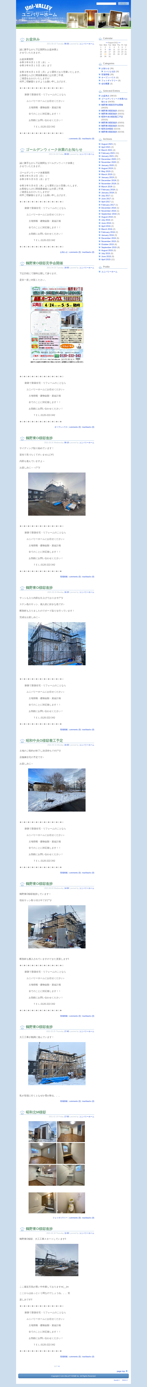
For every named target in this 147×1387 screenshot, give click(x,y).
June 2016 (106, 223)
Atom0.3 (116, 1380)
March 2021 (106, 150)
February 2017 (108, 205)
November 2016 (108, 211)
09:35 (66, 44)
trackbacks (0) (88, 139)
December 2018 (108, 180)
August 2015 (107, 250)
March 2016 (106, 229)
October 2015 (107, 244)
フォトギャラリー (60, 1218)
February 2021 (108, 153)
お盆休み (33, 39)
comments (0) (75, 139)
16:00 (66, 745)
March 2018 (106, 186)
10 (110, 50)
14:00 (66, 888)
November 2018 (108, 183)
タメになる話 (109, 71)
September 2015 (109, 247)
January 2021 (107, 156)
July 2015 (105, 253)
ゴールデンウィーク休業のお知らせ (54, 149)
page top (121, 1371)
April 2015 (106, 259)
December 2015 (108, 238)
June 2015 (106, 256)
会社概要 (105, 83)
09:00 (66, 154)
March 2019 (106, 174)
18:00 (66, 268)
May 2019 (105, 171)
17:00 (66, 1117)
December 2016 (108, 208)
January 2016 (107, 235)
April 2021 (106, 147)
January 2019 (107, 177)
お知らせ (64, 252)
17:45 (66, 1031)
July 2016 (105, 220)
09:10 (66, 442)
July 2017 (105, 195)
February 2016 (108, 232)
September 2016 (109, 214)
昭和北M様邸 (36, 1112)
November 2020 (108, 162)
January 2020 (107, 165)
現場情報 (64, 577)
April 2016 (106, 226)
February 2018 (108, 189)
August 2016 (107, 217)
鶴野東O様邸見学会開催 (44, 263)
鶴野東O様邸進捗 (39, 438)
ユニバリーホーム (39, 14)
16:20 (66, 592)
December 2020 (108, 159)
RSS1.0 (124, 1380)
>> (59, 1366)
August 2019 (107, 168)
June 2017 (106, 198)
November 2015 (108, 241)
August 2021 (107, 144)
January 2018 (107, 192)
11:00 (66, 1233)
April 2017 (106, 201)
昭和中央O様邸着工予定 (44, 740)
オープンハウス (61, 427)
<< (107, 43)
